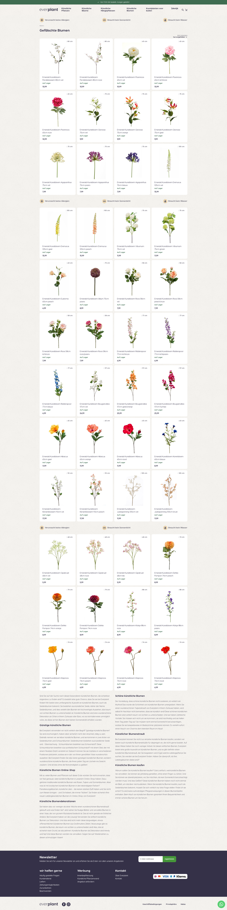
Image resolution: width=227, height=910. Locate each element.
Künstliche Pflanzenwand (88, 879)
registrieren (169, 859)
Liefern (42, 882)
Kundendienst (45, 879)
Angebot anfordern (85, 882)
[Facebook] (64, 904)
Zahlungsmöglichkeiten (49, 885)
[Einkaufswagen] (186, 10)
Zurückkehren (45, 888)
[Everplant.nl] (49, 10)
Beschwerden (45, 891)
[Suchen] (183, 10)
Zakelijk (174, 8)
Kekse (183, 904)
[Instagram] (68, 904)
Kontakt (118, 879)
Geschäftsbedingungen (152, 904)
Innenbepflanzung (85, 876)
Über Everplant (121, 876)
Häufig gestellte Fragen (49, 876)
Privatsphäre (171, 904)
